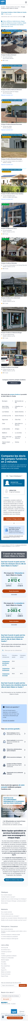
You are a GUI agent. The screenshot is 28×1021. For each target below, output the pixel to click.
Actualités (3, 961)
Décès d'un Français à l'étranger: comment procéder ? (14, 901)
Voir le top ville (4, 947)
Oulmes (17, 442)
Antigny (17, 429)
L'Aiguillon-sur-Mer (19, 407)
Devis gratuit (6, 999)
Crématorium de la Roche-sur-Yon (5, 663)
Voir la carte (8, 14)
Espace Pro (3, 970)
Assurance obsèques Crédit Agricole (9, 938)
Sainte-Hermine (19, 411)
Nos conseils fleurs (5, 965)
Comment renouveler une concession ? (10, 916)
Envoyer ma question (8, 720)
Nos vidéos (3, 963)
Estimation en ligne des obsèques (11, 995)
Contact (3, 953)
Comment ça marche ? (6, 951)
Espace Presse (4, 976)
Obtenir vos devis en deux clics (14, 880)
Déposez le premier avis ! (7, 95)
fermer (22, 1011)
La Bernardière (6, 429)
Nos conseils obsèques (6, 894)
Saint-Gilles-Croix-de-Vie (5, 407)
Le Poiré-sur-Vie (6, 415)
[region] (14, 665)
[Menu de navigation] (26, 2)
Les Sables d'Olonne (18, 437)
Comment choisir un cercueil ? (8, 896)
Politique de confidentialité (7, 957)
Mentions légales (5, 959)
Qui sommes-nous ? (5, 949)
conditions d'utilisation (6, 546)
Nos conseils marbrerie (6, 912)
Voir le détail (18, 594)
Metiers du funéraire (6, 972)
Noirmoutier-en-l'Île (19, 401)
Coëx (3, 423)
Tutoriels (3, 968)
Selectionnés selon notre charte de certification (13, 16)
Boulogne (4, 401)
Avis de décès (4, 903)
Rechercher (23, 985)
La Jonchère (18, 432)
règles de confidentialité (21, 544)
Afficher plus (14, 383)
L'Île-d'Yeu (17, 419)
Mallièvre (4, 432)
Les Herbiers (5, 411)
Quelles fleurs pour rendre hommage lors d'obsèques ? (14, 899)
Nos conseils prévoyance (7, 929)
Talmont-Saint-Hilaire (6, 442)
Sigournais (5, 419)
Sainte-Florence (19, 415)
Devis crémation (14, 621)
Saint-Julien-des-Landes (7, 437)
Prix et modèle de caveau (7, 914)
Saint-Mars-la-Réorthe (19, 424)
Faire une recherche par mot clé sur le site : (11, 982)
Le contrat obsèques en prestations (9, 936)
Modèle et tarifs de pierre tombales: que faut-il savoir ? (14, 920)
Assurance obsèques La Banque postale (10, 934)
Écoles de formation (5, 974)
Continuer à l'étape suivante (14, 519)
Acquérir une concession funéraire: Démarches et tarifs (14, 918)
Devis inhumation (14, 591)
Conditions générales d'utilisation (9, 955)
